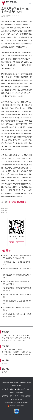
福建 (19, 340)
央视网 (4, 335)
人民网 (4, 349)
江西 (23, 340)
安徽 (7, 340)
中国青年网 (18, 354)
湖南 (7, 338)
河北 (3, 338)
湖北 (15, 340)
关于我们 (4, 372)
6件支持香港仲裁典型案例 (17, 202)
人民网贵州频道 (12, 349)
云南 (24, 338)
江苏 (3, 340)
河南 (16, 338)
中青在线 (11, 354)
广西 (24, 335)
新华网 (20, 349)
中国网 (23, 352)
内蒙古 (12, 338)
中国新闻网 (16, 352)
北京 (8, 335)
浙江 (11, 340)
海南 (20, 338)
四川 (28, 335)
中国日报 (4, 354)
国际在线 (28, 352)
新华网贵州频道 (6, 352)
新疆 (28, 338)
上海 (12, 335)
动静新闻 (4, 363)
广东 (20, 335)
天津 (16, 335)
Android (20, 243)
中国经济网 (26, 354)
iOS (12, 243)
